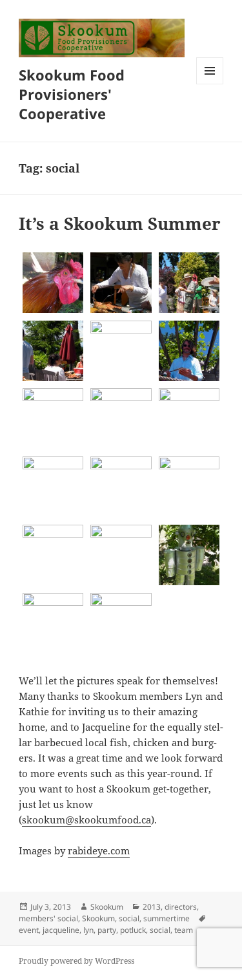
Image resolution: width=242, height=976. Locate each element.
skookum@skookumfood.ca (86, 819)
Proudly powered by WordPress (76, 960)
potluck (133, 929)
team (183, 929)
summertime (166, 918)
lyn (88, 929)
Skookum (106, 906)
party (106, 929)
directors (181, 906)
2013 (152, 906)
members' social (48, 918)
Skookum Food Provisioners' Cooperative (72, 94)
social (129, 918)
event (29, 929)
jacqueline (61, 929)
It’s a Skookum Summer (120, 223)
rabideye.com (99, 850)
